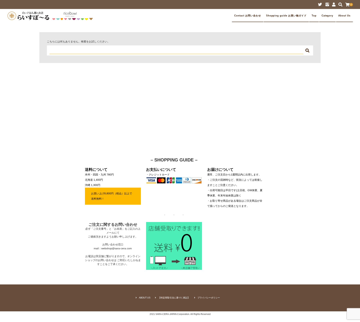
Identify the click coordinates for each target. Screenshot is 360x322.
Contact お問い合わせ (247, 15)
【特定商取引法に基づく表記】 (174, 297)
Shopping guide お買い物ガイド (286, 15)
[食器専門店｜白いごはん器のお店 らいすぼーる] (51, 16)
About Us (344, 15)
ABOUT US (144, 297)
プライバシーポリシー (208, 297)
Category (327, 15)
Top (314, 15)
